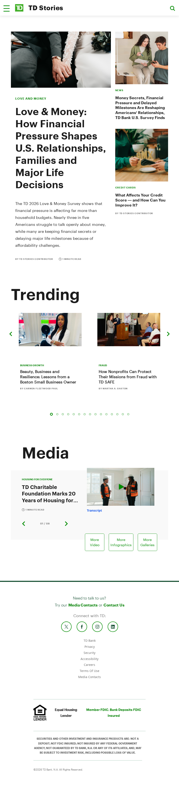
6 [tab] (79, 414)
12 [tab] (112, 414)
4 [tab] (68, 414)
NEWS (119, 90)
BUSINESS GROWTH (32, 365)
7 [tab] (85, 414)
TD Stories (45, 8)
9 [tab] (95, 414)
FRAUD (103, 365)
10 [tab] (101, 414)
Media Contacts (83, 605)
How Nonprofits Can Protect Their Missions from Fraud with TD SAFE (128, 376)
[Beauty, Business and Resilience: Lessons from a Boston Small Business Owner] (50, 329)
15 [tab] (128, 414)
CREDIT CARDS (125, 187)
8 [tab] (90, 414)
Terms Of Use (89, 671)
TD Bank (90, 640)
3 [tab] (63, 414)
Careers (89, 665)
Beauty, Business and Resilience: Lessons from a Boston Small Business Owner (48, 376)
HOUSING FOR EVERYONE (37, 479)
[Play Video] (120, 487)
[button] (6, 8)
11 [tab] (106, 414)
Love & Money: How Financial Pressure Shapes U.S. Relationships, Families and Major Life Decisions (60, 147)
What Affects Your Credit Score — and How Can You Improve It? (140, 200)
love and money (30, 98)
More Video (95, 542)
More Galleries (147, 542)
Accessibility (89, 659)
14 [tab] (123, 414)
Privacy (89, 647)
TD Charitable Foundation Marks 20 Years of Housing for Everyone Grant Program (49, 493)
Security (89, 653)
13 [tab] (117, 414)
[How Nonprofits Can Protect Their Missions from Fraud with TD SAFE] (128, 329)
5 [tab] (74, 414)
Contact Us (113, 605)
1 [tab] (51, 414)
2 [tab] (57, 414)
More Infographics (121, 542)
